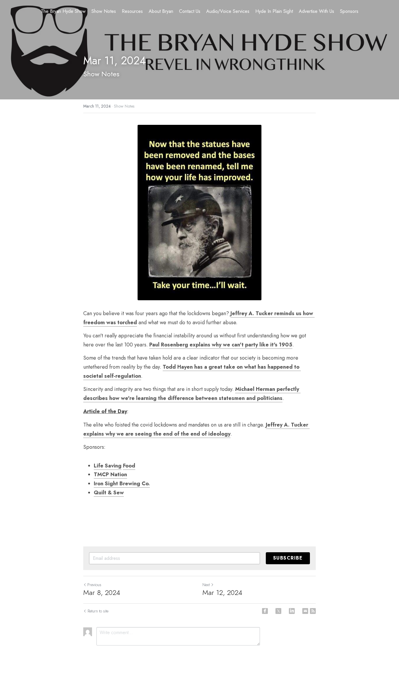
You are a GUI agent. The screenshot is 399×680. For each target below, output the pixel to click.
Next (206, 585)
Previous (94, 585)
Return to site (98, 611)
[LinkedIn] (292, 611)
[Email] (305, 611)
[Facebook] (265, 611)
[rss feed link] (313, 611)
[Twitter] (278, 611)
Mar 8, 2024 (101, 592)
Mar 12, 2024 (222, 592)
